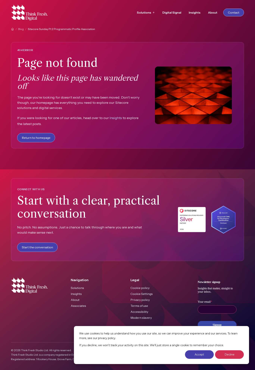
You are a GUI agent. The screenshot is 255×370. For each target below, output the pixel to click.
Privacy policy (140, 300)
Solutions (77, 288)
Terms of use (139, 306)
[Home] (12, 29)
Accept (199, 354)
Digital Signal (171, 12)
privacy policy (106, 338)
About (212, 12)
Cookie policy (140, 288)
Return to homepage (36, 138)
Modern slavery (141, 318)
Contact (233, 12)
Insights (194, 12)
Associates (78, 306)
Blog (21, 29)
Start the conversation (37, 247)
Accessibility (139, 312)
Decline (229, 354)
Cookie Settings (141, 294)
